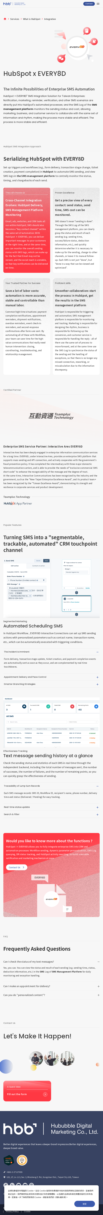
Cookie (27, 1211)
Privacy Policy (12, 1211)
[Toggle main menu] (98, 3)
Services (14, 19)
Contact (89, 4)
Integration (50, 19)
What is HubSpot (32, 19)
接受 (85, 1204)
